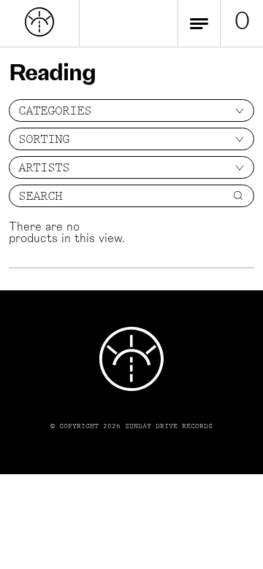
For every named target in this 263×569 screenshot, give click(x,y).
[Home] (39, 33)
